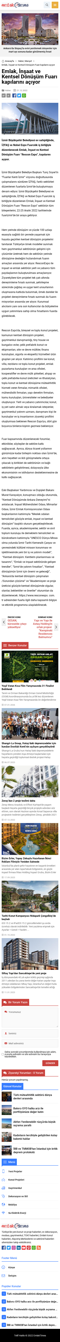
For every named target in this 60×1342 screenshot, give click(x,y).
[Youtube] (24, 1248)
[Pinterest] (29, 1248)
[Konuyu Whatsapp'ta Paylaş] (24, 95)
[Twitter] (9, 1248)
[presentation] (5, 29)
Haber (21, 60)
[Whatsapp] (34, 1248)
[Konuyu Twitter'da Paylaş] (19, 95)
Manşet (28, 60)
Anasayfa (9, 60)
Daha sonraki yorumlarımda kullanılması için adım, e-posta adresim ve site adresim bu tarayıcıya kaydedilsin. (30, 1054)
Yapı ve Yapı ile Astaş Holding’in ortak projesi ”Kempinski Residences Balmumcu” (42, 629)
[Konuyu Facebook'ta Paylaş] (14, 95)
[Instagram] (14, 1248)
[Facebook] (4, 1248)
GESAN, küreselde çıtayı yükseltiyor (17, 624)
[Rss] (39, 1248)
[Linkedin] (19, 1248)
